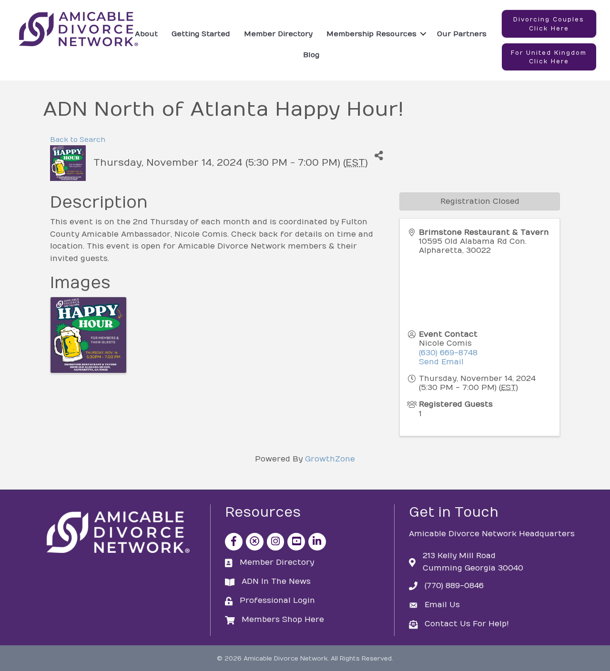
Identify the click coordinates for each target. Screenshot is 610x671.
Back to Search (77, 140)
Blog (311, 54)
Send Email (441, 362)
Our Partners (462, 34)
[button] (549, 24)
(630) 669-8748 (448, 353)
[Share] (378, 156)
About (146, 34)
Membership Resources (371, 34)
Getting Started (201, 34)
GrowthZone (330, 459)
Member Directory (278, 34)
